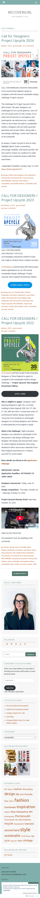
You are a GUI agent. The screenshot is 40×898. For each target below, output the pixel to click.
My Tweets (8, 855)
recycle (8, 823)
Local (27, 295)
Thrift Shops (25, 836)
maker (3, 298)
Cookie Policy (6, 890)
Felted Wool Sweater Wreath (17, 709)
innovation (13, 295)
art (5, 789)
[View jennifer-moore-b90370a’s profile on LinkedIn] (20, 644)
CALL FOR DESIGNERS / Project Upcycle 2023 (19, 197)
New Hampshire (30, 175)
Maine (32, 295)
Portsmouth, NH (16, 178)
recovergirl (18, 46)
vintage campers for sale (15, 713)
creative (6, 547)
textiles (17, 564)
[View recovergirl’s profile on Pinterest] (16, 644)
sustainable (5, 183)
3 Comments (29, 46)
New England (19, 175)
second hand (11, 830)
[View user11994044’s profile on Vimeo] (25, 644)
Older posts (20, 573)
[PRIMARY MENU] (3, 2)
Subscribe (10, 688)
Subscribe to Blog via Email (18, 664)
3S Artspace (6, 267)
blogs (10, 789)
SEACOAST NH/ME (8, 872)
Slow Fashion (23, 181)
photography (9, 816)
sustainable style (31, 183)
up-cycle (4, 309)
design (5, 175)
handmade (5, 295)
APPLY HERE (20, 394)
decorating (28, 789)
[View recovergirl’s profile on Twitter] (7, 644)
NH (11, 301)
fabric (23, 292)
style (26, 306)
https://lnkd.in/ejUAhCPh (11, 169)
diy (10, 292)
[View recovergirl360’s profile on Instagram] (11, 644)
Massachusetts (12, 298)
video (35, 564)
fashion (11, 175)
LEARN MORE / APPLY (20, 285)
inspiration (21, 295)
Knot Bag (9, 717)
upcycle (4, 186)
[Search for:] (15, 654)
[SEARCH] (36, 2)
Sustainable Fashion (17, 183)
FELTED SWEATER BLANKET (17, 706)
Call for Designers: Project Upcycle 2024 (17, 38)
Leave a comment (9, 208)
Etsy (6, 801)
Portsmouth (5, 178)
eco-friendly (15, 292)
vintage (28, 840)
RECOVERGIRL (20, 12)
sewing (11, 306)
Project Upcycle (28, 178)
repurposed (28, 303)
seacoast (15, 181)
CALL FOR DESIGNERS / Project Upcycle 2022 (19, 320)
